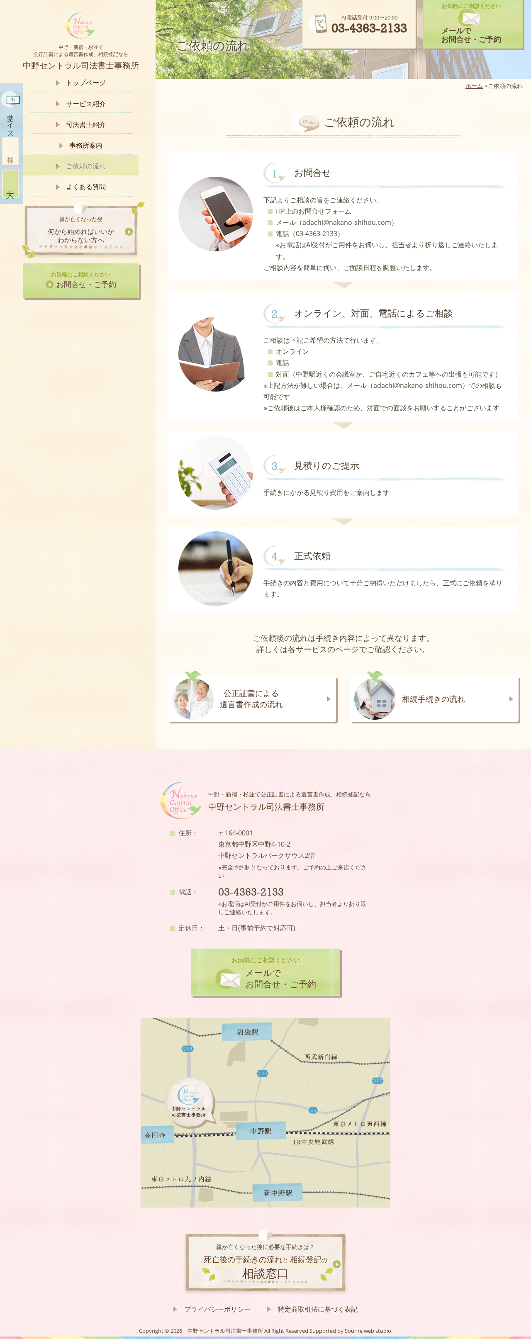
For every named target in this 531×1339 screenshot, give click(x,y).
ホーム (474, 86)
